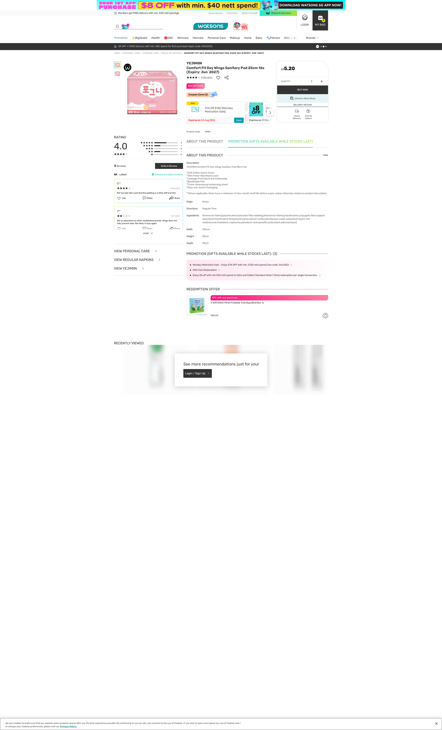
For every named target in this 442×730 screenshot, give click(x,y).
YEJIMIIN (194, 63)
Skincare (183, 37)
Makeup (235, 37)
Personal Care (217, 37)
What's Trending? (250, 13)
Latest (123, 174)
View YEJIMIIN (126, 268)
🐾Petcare (273, 37)
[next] (294, 38)
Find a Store (232, 13)
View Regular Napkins (134, 259)
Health (155, 37)
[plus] (321, 81)
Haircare (198, 37)
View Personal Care (132, 251)
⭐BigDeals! (139, 37)
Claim (239, 120)
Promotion (121, 37)
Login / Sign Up (195, 373)
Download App (215, 13)
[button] (320, 20)
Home (248, 37)
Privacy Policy (68, 726)
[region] (221, 724)
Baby (259, 37)
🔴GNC (168, 37)
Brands (310, 37)
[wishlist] (218, 77)
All (115, 174)
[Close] (436, 723)
